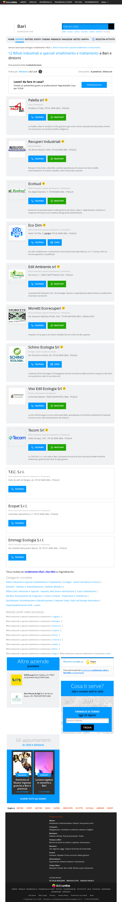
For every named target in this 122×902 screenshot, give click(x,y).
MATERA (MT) (75, 316)
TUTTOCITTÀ (81, 889)
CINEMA (46, 39)
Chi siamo (32, 895)
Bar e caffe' (68, 868)
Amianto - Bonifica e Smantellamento (24, 586)
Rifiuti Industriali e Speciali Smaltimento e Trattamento (49, 188)
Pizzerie (60, 868)
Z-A (35, 71)
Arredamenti (54, 823)
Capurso (55, 630)
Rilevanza (23, 71)
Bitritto (55, 635)
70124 (55, 355)
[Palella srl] (17, 107)
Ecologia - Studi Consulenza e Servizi (42, 352)
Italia (109, 653)
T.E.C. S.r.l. (16, 471)
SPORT (29, 808)
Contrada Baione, (37, 396)
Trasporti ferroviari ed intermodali (78, 849)
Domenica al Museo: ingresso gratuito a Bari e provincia (22, 784)
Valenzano (56, 626)
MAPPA (85, 39)
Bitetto (55, 649)
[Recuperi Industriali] (17, 149)
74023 (44, 274)
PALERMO (84, 32)
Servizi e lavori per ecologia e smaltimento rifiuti (29, 47)
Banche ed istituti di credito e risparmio (64, 842)
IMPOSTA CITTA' (73, 881)
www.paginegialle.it (93, 662)
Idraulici (76, 823)
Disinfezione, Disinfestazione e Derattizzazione (29, 600)
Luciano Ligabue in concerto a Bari (44, 782)
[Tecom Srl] (17, 437)
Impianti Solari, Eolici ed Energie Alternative (77, 600)
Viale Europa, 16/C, (37, 438)
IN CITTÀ (79, 808)
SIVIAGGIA (96, 889)
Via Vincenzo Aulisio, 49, (40, 355)
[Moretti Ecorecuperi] (17, 315)
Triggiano (56, 616)
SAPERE (56, 808)
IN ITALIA (106, 32)
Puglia (55, 653)
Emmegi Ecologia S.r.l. (26, 539)
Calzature (82, 829)
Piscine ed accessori (70, 836)
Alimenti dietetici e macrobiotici (72, 861)
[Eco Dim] (17, 232)
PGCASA (78, 2)
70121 (45, 548)
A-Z (31, 71)
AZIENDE (19, 39)
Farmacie (52, 855)
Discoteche (89, 868)
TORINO (92, 32)
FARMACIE (56, 39)
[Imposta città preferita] (9, 26)
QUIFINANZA (106, 889)
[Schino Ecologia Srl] (17, 354)
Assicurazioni (85, 842)
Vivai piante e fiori (87, 823)
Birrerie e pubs (78, 868)
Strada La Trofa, (36, 108)
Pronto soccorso (70, 855)
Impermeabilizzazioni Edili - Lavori (23, 605)
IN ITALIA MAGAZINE (57, 881)
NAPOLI (77, 32)
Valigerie (90, 829)
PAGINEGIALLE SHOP (63, 2)
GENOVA (99, 32)
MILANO (70, 32)
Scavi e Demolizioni (35, 104)
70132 (55, 149)
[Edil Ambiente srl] (17, 274)
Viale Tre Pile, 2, (36, 233)
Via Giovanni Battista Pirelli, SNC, (44, 316)
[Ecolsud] (17, 191)
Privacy (52, 895)
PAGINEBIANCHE (91, 2)
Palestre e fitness (55, 836)
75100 (64, 316)
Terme (81, 836)
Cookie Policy (63, 895)
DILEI (89, 889)
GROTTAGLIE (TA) (55, 274)
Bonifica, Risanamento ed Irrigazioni (42, 393)
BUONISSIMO (56, 892)
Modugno (56, 621)
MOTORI (38, 808)
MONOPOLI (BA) (61, 396)
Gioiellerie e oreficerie (69, 829)
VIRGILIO (33, 2)
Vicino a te (107, 71)
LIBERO (23, 2)
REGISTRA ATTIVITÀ (105, 39)
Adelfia (55, 644)
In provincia (96, 71)
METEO (76, 39)
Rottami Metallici (34, 146)
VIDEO (47, 808)
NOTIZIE (29, 39)
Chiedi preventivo (94, 85)
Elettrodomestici (66, 823)
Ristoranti (53, 868)
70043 (49, 396)
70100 (52, 191)
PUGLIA (65, 108)
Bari (21, 26)
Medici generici (83, 855)
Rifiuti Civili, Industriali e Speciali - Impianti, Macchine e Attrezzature (40, 591)
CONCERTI (44, 775)
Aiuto (92, 895)
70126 (55, 233)
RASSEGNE (22, 775)
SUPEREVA (66, 892)
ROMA (64, 32)
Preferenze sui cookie (79, 895)
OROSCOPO (68, 808)
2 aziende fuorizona (34, 65)
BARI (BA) (56, 108)
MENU (103, 2)
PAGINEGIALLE (46, 2)
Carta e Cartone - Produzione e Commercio (65, 595)
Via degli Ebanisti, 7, (38, 191)
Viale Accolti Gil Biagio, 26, (21, 480)
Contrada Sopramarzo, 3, (20, 514)
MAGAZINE (67, 39)
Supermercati (54, 861)
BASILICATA (88, 316)
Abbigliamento (55, 829)
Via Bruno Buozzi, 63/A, (40, 149)
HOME (11, 39)
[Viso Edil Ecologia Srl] (17, 396)
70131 (47, 108)
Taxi (50, 849)
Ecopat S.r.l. (17, 505)
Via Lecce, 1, (34, 274)
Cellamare (56, 639)
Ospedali (60, 855)
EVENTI (37, 39)
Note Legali (43, 895)
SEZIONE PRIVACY (87, 881)
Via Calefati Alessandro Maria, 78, (25, 548)
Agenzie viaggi (58, 849)
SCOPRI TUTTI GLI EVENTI (33, 798)
